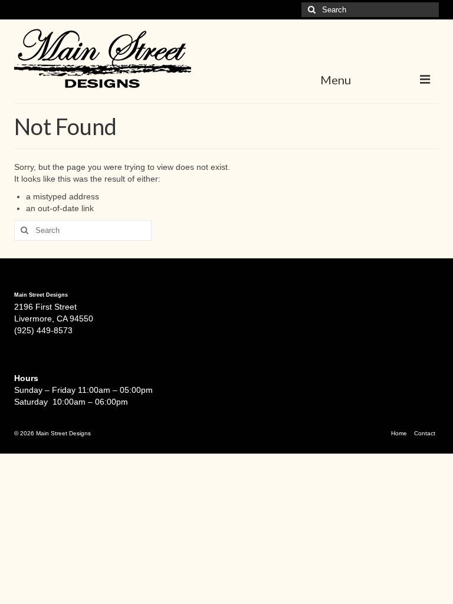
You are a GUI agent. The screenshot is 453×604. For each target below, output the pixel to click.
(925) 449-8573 (43, 330)
